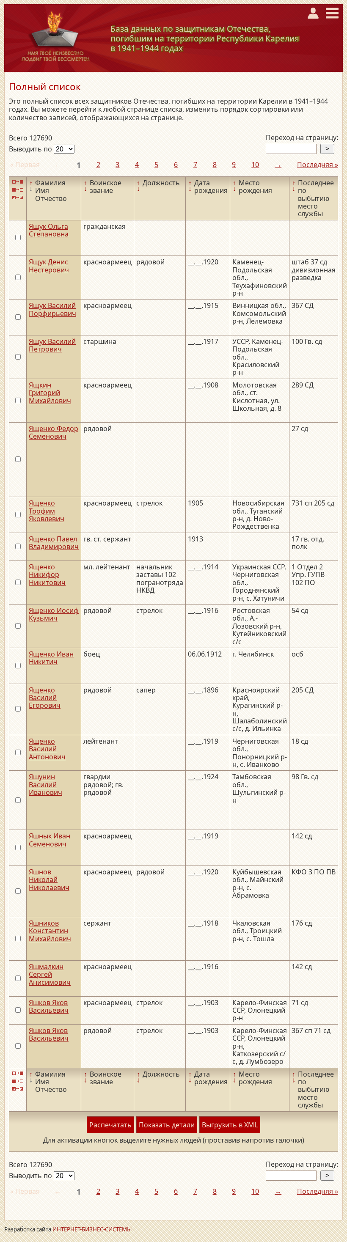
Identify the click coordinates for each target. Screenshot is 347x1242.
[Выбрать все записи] (17, 182)
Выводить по (31, 149)
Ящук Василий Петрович (52, 345)
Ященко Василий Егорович (45, 697)
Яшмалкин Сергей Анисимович (50, 974)
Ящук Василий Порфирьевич (52, 309)
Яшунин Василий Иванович (45, 784)
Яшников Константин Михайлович (50, 930)
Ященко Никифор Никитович (47, 574)
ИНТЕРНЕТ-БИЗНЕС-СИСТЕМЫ (92, 1229)
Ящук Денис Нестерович (49, 265)
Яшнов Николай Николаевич (49, 879)
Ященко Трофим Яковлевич (46, 510)
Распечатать (110, 1124)
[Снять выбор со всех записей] (17, 190)
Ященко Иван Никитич (51, 657)
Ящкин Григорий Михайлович (50, 392)
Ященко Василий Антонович (47, 748)
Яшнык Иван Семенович (49, 839)
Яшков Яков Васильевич (49, 1006)
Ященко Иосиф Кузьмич (54, 614)
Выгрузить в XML (230, 1124)
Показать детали (167, 1124)
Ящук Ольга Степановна (49, 230)
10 (255, 164)
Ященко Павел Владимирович (54, 542)
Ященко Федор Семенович (53, 432)
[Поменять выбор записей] (17, 198)
